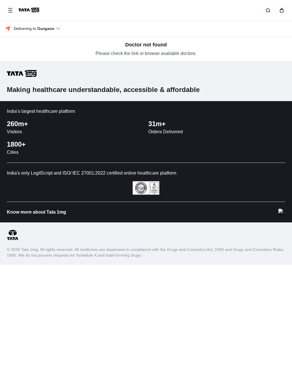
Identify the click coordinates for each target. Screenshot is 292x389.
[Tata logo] (12, 239)
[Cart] (280, 10)
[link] (29, 10)
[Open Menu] (10, 10)
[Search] (267, 10)
